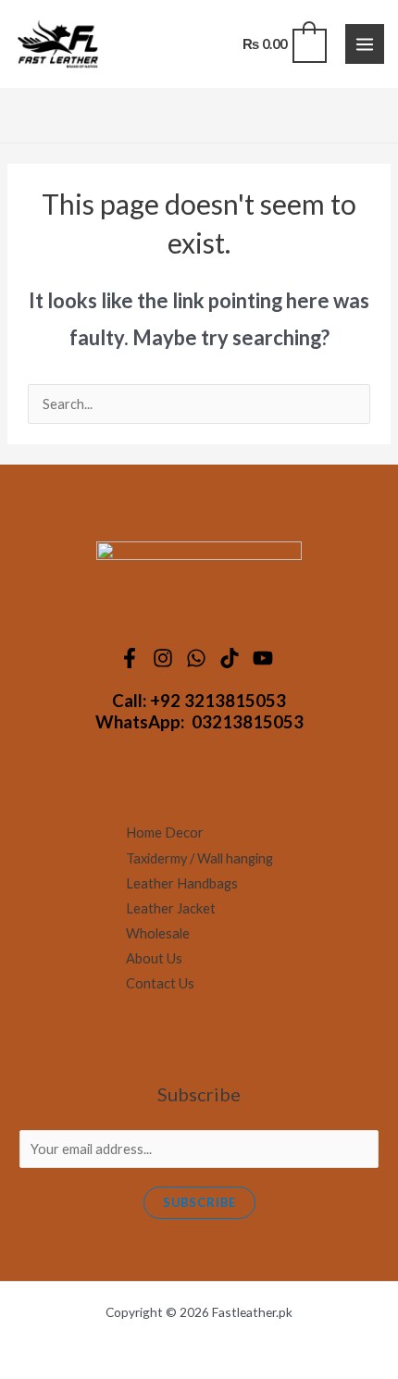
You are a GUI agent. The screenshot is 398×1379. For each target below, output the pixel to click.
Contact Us (160, 983)
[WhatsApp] (199, 658)
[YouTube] (266, 658)
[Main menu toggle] (364, 43)
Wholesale (158, 933)
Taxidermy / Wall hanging (199, 858)
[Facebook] (132, 658)
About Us (154, 958)
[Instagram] (166, 658)
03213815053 (248, 722)
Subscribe (199, 1202)
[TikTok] (232, 658)
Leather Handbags (182, 883)
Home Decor (165, 832)
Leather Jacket (171, 908)
